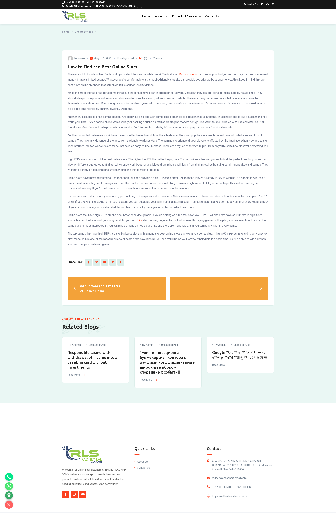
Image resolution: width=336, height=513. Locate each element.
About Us (161, 16)
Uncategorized (84, 31)
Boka (139, 220)
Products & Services (184, 16)
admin (81, 58)
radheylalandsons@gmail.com (229, 478)
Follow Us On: (251, 4)
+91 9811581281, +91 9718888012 (231, 487)
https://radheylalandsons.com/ (229, 496)
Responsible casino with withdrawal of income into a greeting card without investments (92, 359)
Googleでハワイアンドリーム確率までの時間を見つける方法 (239, 355)
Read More (74, 374)
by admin (75, 344)
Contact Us (212, 16)
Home (146, 16)
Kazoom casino (188, 74)
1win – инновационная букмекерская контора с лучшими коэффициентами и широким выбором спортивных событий (167, 362)
